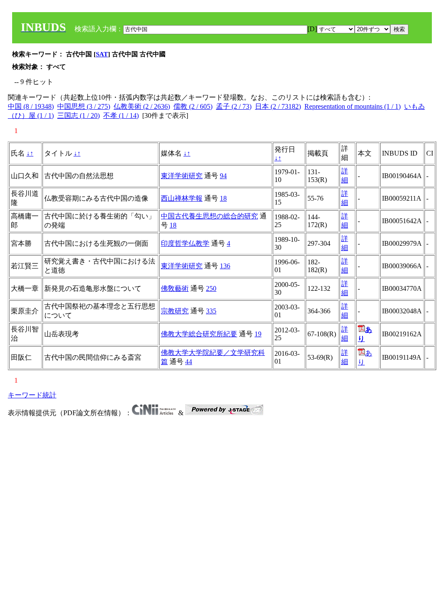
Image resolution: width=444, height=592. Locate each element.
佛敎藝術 (175, 288)
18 (223, 198)
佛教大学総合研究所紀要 (199, 334)
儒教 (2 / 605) (192, 106)
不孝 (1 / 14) (121, 115)
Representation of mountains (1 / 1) (352, 106)
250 (211, 288)
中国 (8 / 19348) (31, 106)
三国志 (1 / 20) (78, 115)
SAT (102, 54)
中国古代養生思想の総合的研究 (209, 216)
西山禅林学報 (181, 198)
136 (225, 266)
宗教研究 (175, 311)
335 (211, 311)
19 (258, 334)
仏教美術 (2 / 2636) (142, 106)
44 (188, 361)
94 (223, 175)
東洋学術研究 (181, 175)
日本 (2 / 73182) (278, 106)
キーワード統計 (32, 395)
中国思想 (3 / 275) (83, 106)
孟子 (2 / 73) (233, 106)
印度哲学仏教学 (185, 243)
